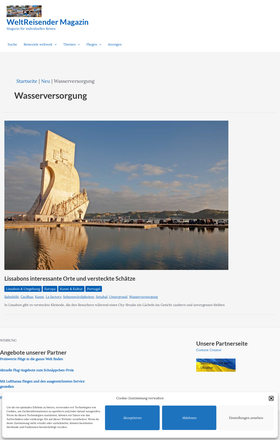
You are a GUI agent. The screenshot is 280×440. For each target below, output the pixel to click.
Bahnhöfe (11, 297)
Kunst (39, 297)
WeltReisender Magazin (48, 21)
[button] (271, 398)
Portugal (93, 289)
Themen (69, 44)
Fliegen (91, 44)
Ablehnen (189, 418)
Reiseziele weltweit (38, 44)
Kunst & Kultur (71, 289)
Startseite (26, 81)
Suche (12, 44)
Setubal (101, 297)
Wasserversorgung (143, 297)
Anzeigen (115, 44)
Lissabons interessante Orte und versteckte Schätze (69, 278)
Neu (45, 81)
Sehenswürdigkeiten (78, 297)
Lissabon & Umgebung (23, 289)
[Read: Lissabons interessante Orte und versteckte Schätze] (116, 195)
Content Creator (209, 350)
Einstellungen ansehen (246, 418)
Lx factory (53, 297)
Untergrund (118, 297)
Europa (50, 289)
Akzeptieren (132, 418)
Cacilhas (27, 297)
